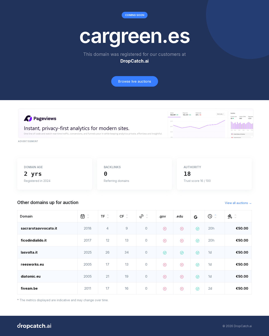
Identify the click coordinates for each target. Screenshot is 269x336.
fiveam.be (29, 288)
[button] (47, 216)
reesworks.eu (32, 264)
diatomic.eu (31, 276)
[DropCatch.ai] (34, 326)
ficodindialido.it (34, 240)
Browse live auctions (134, 81)
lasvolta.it (29, 252)
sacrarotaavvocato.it (39, 228)
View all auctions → (238, 203)
